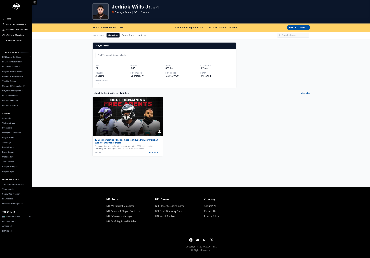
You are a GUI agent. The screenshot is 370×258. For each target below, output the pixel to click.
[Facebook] (191, 240)
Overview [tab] (113, 35)
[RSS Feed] (205, 240)
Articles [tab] (142, 35)
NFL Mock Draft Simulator (120, 206)
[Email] (198, 240)
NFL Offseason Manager (119, 216)
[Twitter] (212, 240)
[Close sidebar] (34, 2)
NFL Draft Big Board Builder (121, 221)
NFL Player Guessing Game (169, 206)
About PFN (210, 206)
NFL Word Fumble (165, 216)
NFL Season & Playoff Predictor (123, 211)
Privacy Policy (211, 216)
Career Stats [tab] (128, 35)
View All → (305, 93)
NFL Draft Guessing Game (169, 211)
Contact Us (210, 211)
